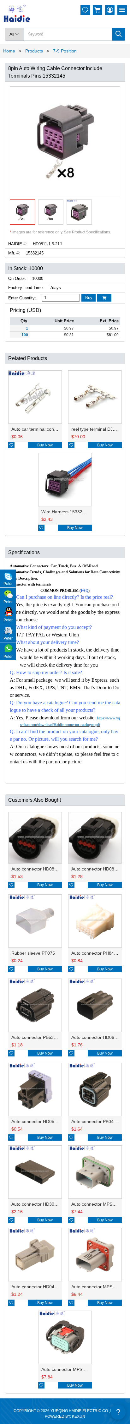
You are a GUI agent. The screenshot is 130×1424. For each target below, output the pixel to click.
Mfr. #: (14, 253)
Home (9, 50)
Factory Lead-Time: (26, 287)
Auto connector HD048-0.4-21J (42, 1286)
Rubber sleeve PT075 (33, 953)
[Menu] (122, 10)
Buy (88, 297)
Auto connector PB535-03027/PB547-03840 (55, 1037)
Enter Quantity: (22, 298)
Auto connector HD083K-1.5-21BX (45, 868)
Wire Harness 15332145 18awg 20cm (79, 511)
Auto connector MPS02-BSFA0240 (75, 1369)
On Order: (17, 278)
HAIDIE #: (17, 244)
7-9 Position (65, 50)
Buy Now (45, 445)
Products (34, 50)
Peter (8, 583)
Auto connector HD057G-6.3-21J (44, 1121)
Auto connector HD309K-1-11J (41, 1204)
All (14, 34)
